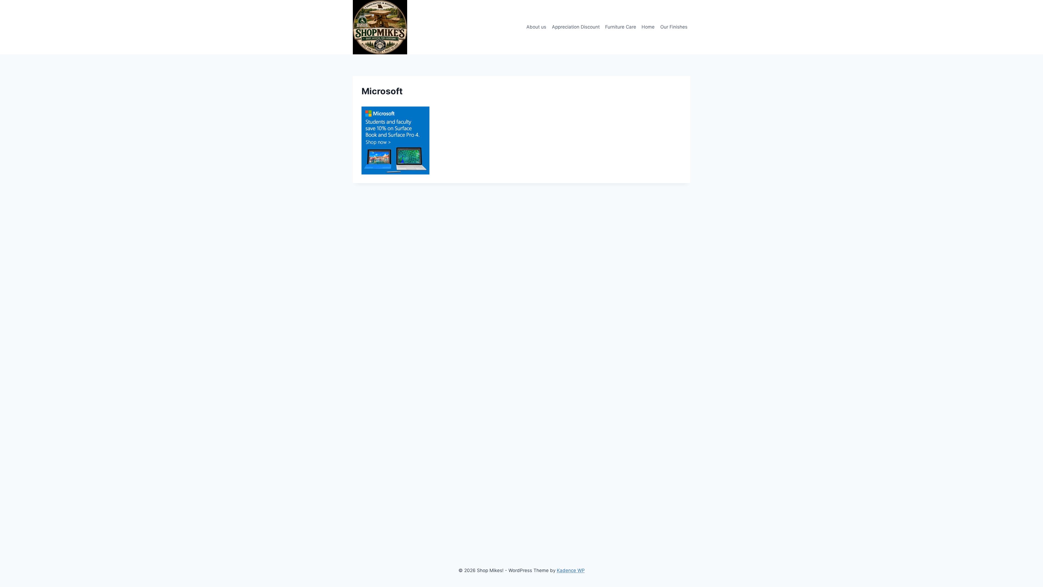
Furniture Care (620, 27)
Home (648, 27)
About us (536, 27)
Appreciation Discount (576, 27)
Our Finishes (673, 27)
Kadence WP (571, 570)
